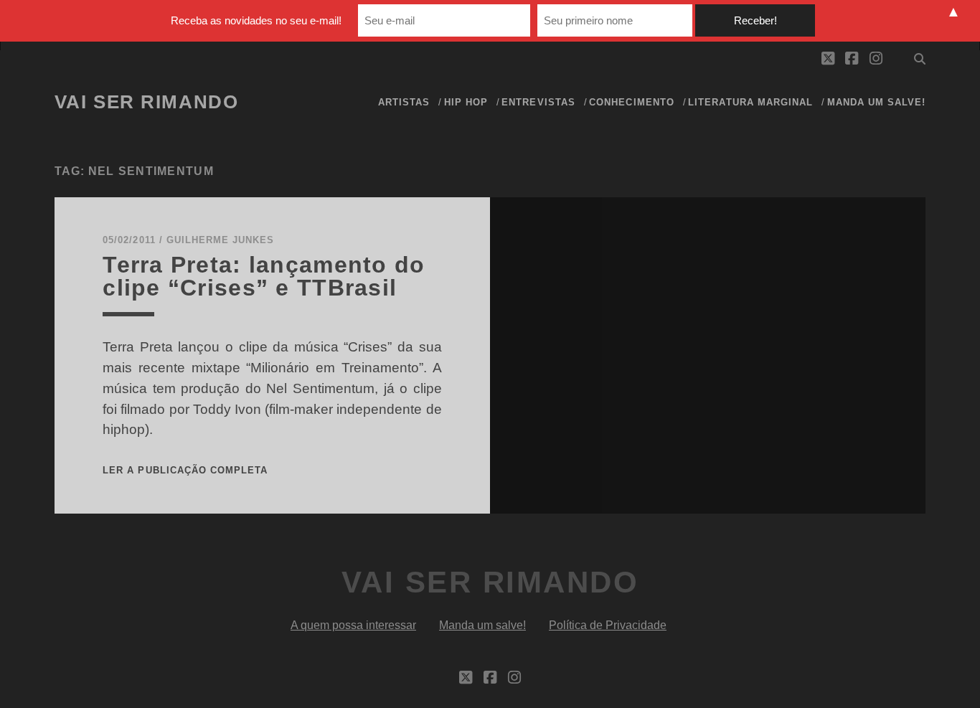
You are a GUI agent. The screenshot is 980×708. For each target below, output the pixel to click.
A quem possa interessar (353, 625)
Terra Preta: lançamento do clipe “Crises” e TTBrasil (264, 276)
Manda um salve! (876, 102)
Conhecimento (631, 102)
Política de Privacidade (607, 625)
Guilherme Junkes (220, 240)
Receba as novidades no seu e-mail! (256, 20)
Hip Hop (466, 102)
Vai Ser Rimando (146, 102)
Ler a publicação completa (185, 470)
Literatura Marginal (750, 102)
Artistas (404, 102)
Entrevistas (538, 102)
